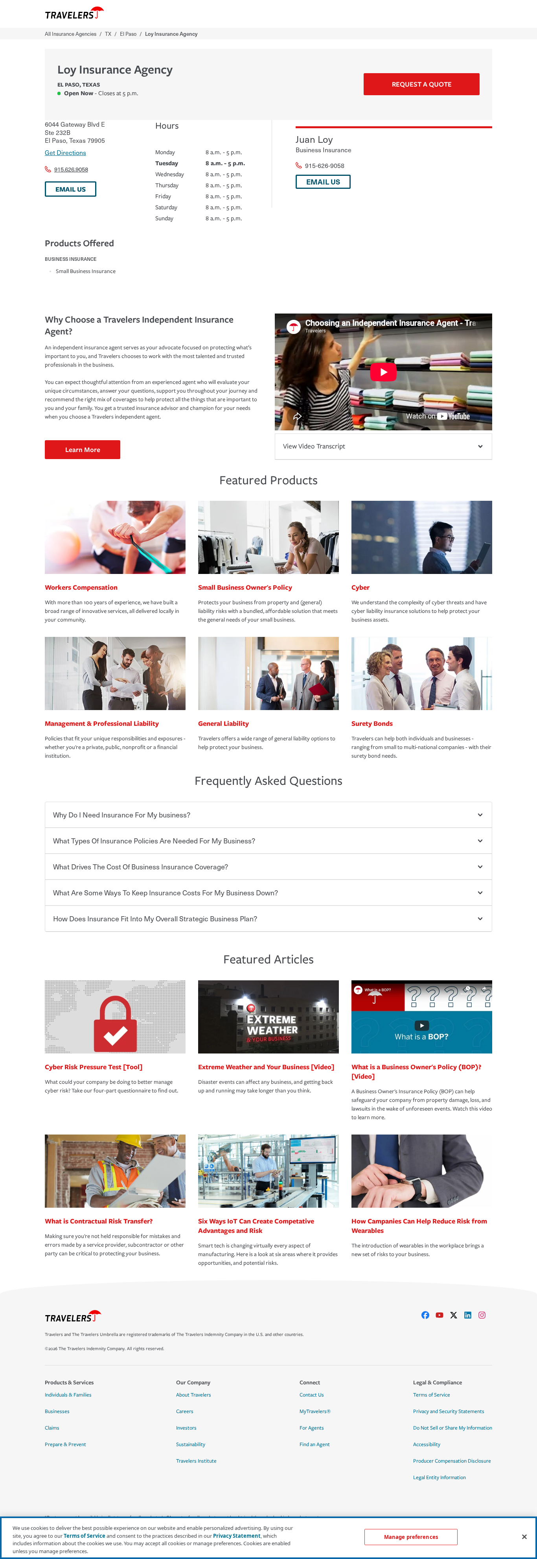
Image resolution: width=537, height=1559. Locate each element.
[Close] (524, 1536)
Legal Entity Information (439, 1477)
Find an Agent (315, 1444)
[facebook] (428, 1315)
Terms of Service (431, 1395)
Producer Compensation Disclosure (452, 1461)
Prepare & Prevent (65, 1444)
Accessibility (426, 1444)
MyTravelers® (315, 1411)
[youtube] (443, 1315)
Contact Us (312, 1395)
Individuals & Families (68, 1395)
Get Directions (65, 152)
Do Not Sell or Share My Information (452, 1428)
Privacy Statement (237, 1535)
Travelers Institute (196, 1461)
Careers (184, 1411)
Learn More (82, 449)
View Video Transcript (314, 446)
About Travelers (193, 1395)
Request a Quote (422, 84)
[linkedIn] (471, 1315)
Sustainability (190, 1444)
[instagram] (485, 1315)
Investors (186, 1428)
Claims (52, 1428)
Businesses (57, 1411)
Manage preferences (411, 1537)
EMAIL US (70, 189)
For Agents (312, 1428)
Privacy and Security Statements (448, 1411)
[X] (457, 1315)
